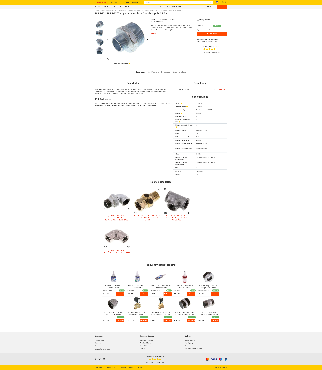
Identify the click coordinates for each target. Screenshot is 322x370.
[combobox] (178, 2)
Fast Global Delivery (146, 343)
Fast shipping (189, 343)
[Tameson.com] (100, 2)
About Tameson (99, 340)
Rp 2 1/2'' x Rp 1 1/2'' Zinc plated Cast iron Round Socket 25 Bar (113, 314)
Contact (142, 348)
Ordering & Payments (146, 340)
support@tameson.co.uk (102, 349)
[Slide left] (147, 39)
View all (153, 33)
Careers (97, 346)
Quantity (200, 25)
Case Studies (99, 343)
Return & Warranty (145, 346)
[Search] (211, 2)
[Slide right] (108, 39)
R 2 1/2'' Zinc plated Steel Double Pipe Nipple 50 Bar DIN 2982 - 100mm (208, 314)
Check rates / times (190, 346)
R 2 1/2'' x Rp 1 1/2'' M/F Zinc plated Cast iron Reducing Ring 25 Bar (208, 288)
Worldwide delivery (190, 340)
